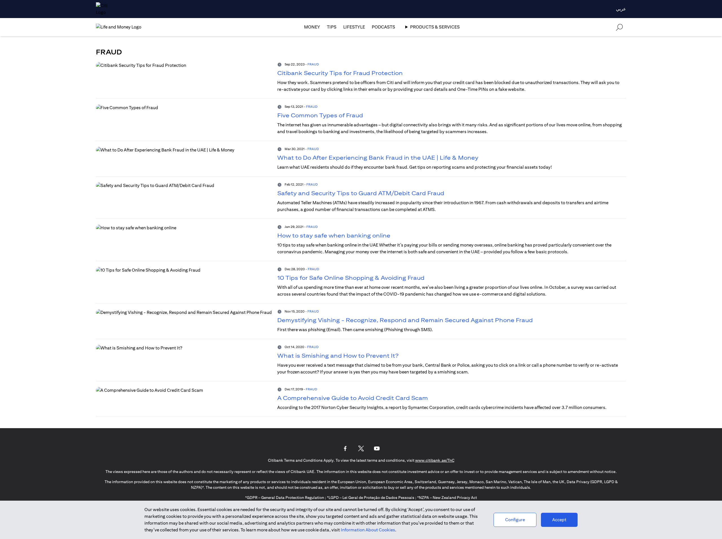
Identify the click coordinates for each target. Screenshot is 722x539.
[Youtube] (376, 448)
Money (312, 27)
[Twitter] (361, 448)
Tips (331, 27)
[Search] (619, 26)
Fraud (313, 64)
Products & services (435, 27)
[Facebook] (345, 448)
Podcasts (383, 27)
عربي (621, 9)
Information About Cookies (368, 530)
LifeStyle (354, 27)
